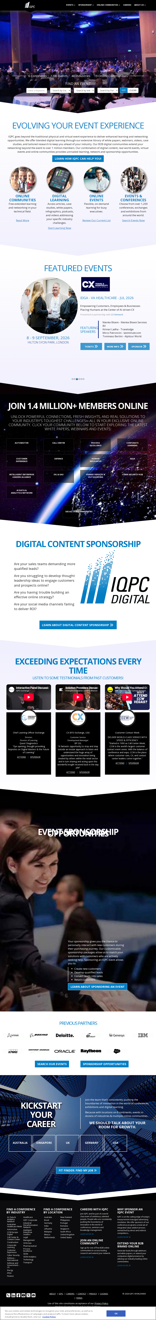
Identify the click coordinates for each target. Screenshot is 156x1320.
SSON (114, 314)
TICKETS (89, 344)
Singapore (64, 1228)
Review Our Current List (96, 220)
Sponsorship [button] (85, 5)
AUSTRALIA (20, 1143)
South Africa (65, 1231)
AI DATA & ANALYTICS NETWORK (21, 491)
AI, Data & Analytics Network (11, 1219)
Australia (48, 1217)
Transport (27, 1262)
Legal (25, 1237)
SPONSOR (137, 344)
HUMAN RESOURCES (95, 460)
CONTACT (82, 1293)
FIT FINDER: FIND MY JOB (76, 1170)
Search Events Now (133, 220)
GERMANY (91, 1143)
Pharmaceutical (30, 1246)
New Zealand (66, 1217)
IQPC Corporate (30, 1220)
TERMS (79, 1298)
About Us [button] (139, 5)
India (46, 1226)
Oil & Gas (27, 1243)
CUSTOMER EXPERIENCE (21, 460)
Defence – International (12, 1259)
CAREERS (70, 1293)
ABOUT (52, 1293)
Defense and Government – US (13, 1265)
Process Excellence (27, 1250)
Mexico (47, 1234)
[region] (78, 1313)
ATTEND (21, 756)
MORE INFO (113, 344)
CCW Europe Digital (12, 1233)
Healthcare (28, 1217)
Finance (10, 1276)
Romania (64, 1226)
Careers (127, 5)
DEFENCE (58, 458)
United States (66, 1237)
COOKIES (104, 1293)
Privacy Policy (101, 1303)
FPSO (9, 1273)
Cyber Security (13, 1255)
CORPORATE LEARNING (132, 444)
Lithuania (48, 1228)
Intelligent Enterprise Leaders (27, 1232)
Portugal (64, 1223)
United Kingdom (67, 1234)
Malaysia (48, 1231)
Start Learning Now (59, 228)
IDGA (132, 458)
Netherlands (49, 1237)
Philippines (65, 1220)
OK (116, 1313)
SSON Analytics (29, 1256)
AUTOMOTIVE (21, 442)
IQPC (61, 1293)
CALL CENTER (58, 442)
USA (115, 1143)
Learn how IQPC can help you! (78, 158)
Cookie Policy (49, 1316)
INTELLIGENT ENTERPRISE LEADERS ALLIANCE (21, 475)
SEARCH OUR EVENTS (52, 1064)
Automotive (12, 1229)
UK (68, 1143)
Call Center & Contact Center (13, 1238)
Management (29, 1240)
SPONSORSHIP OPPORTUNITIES (104, 1064)
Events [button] (70, 5)
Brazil (46, 1220)
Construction (12, 1242)
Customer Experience (12, 1251)
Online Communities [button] (108, 5)
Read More (22, 220)
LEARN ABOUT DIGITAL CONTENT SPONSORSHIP (76, 625)
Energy (10, 1270)
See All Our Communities (78, 511)
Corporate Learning (11, 1246)
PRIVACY (93, 1293)
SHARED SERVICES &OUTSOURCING (95, 475)
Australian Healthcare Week (14, 1225)
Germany (48, 1223)
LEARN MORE (86, 1234)
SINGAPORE (44, 1143)
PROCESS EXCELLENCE (95, 444)
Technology (28, 1259)
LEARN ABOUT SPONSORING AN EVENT (98, 987)
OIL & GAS (59, 474)
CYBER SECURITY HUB (132, 474)
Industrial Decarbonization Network (30, 1225)
